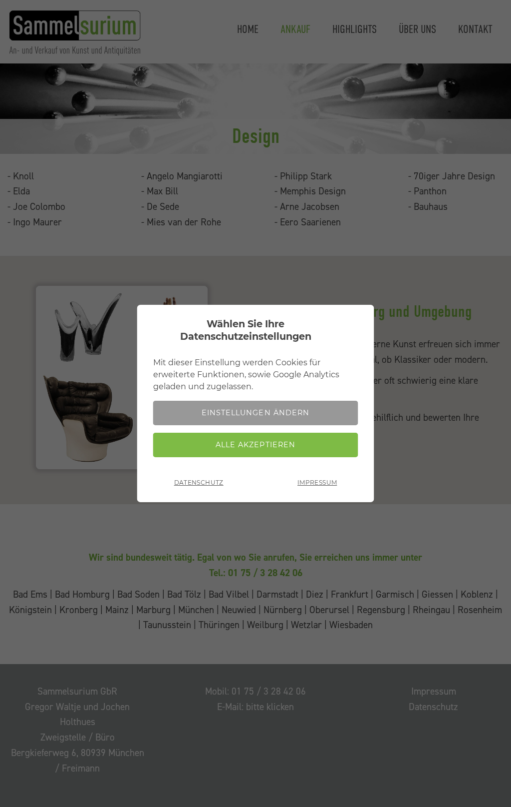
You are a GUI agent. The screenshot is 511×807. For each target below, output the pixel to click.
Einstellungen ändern (255, 412)
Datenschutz (199, 482)
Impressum (317, 482)
